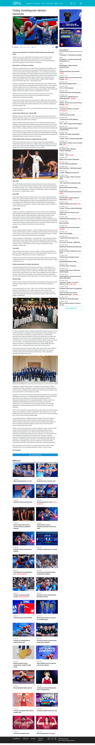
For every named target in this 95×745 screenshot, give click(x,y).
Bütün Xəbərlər (71, 308)
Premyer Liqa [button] (49, 3)
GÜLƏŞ (16, 47)
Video (43, 3)
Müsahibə (29, 3)
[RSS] (55, 739)
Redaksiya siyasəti (63, 738)
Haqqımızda (16, 738)
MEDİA (56, 3)
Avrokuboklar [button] (36, 3)
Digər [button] (61, 3)
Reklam (25, 738)
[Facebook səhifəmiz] (52, 739)
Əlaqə (33, 738)
